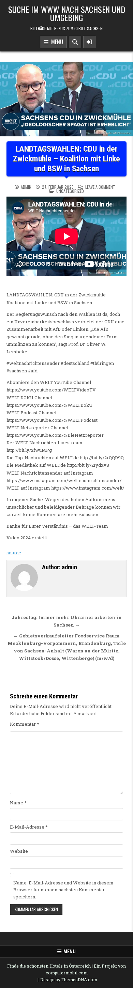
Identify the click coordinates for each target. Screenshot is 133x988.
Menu (55, 42)
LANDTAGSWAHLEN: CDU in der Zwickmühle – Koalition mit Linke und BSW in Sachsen (66, 158)
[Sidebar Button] (89, 42)
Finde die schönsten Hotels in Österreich (49, 966)
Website (19, 851)
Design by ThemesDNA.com (68, 979)
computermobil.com (67, 972)
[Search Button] (75, 42)
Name (18, 803)
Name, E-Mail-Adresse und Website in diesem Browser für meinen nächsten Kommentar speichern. (63, 890)
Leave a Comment (100, 187)
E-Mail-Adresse (29, 827)
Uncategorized (70, 191)
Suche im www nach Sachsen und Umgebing (66, 13)
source (13, 553)
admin (26, 187)
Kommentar (24, 724)
